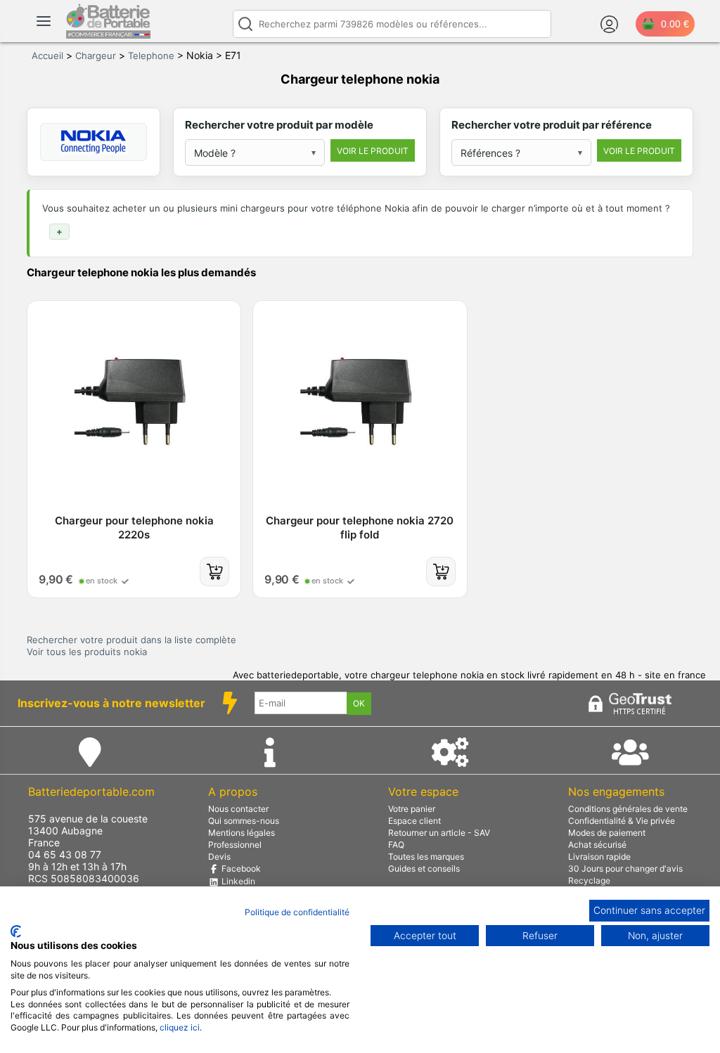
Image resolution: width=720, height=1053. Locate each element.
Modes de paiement (606, 832)
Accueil (47, 55)
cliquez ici (180, 1027)
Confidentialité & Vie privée (621, 820)
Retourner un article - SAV (439, 832)
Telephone (151, 55)
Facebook (240, 868)
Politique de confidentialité (297, 912)
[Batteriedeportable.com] (108, 35)
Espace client (414, 820)
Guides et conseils (424, 868)
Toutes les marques (426, 856)
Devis (219, 856)
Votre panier (411, 808)
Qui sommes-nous (243, 820)
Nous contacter (238, 808)
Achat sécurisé (597, 844)
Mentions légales (241, 832)
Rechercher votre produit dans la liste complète (131, 639)
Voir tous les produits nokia (87, 651)
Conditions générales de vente (628, 808)
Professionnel (235, 844)
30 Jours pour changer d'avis (625, 868)
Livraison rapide (599, 856)
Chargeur (95, 55)
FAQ (396, 844)
